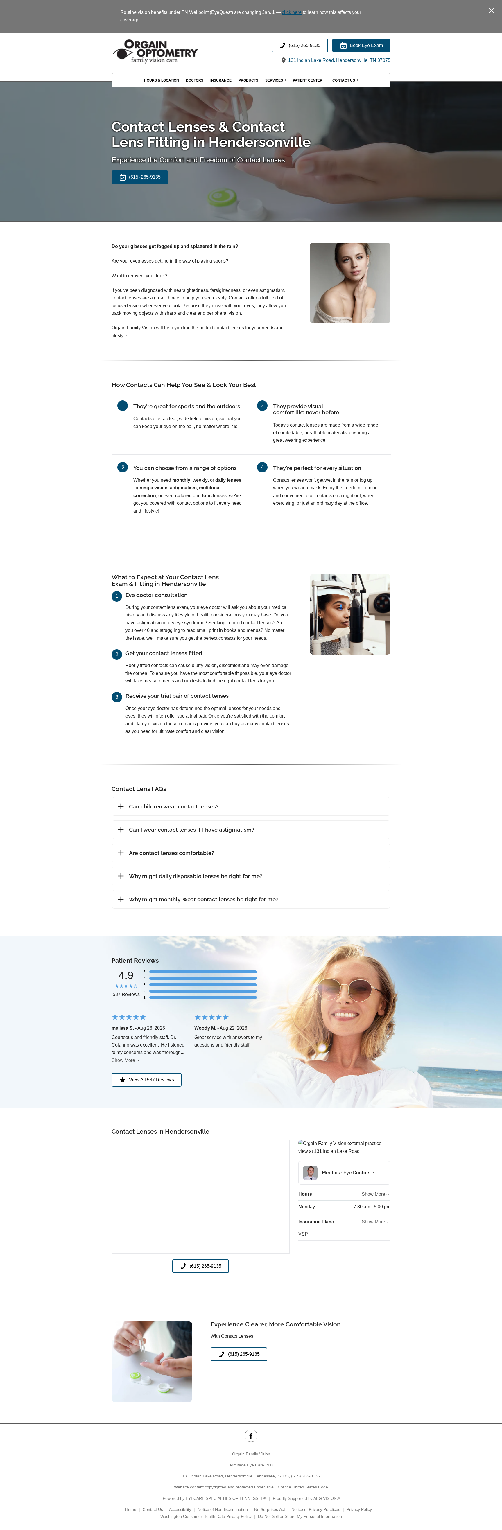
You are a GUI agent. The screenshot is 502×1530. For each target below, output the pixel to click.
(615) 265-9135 (305, 1476)
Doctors (194, 80)
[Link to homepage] (170, 51)
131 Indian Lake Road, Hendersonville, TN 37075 (338, 60)
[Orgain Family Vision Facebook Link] (251, 1436)
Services (274, 80)
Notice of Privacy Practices (315, 1509)
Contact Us (343, 80)
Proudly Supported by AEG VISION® (306, 1498)
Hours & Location (161, 80)
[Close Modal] (491, 11)
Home (130, 1509)
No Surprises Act (269, 1509)
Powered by (214, 1498)
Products (248, 80)
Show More (123, 1060)
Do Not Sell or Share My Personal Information (300, 1516)
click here (292, 12)
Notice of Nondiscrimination (223, 1509)
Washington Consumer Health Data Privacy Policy (206, 1516)
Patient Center (307, 80)
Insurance (221, 80)
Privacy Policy (359, 1509)
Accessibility (180, 1509)
